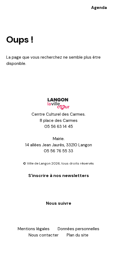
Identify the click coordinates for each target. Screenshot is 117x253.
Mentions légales (34, 229)
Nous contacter (44, 235)
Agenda (99, 7)
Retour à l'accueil (29, 78)
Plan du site (77, 235)
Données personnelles (78, 229)
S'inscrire (58, 188)
